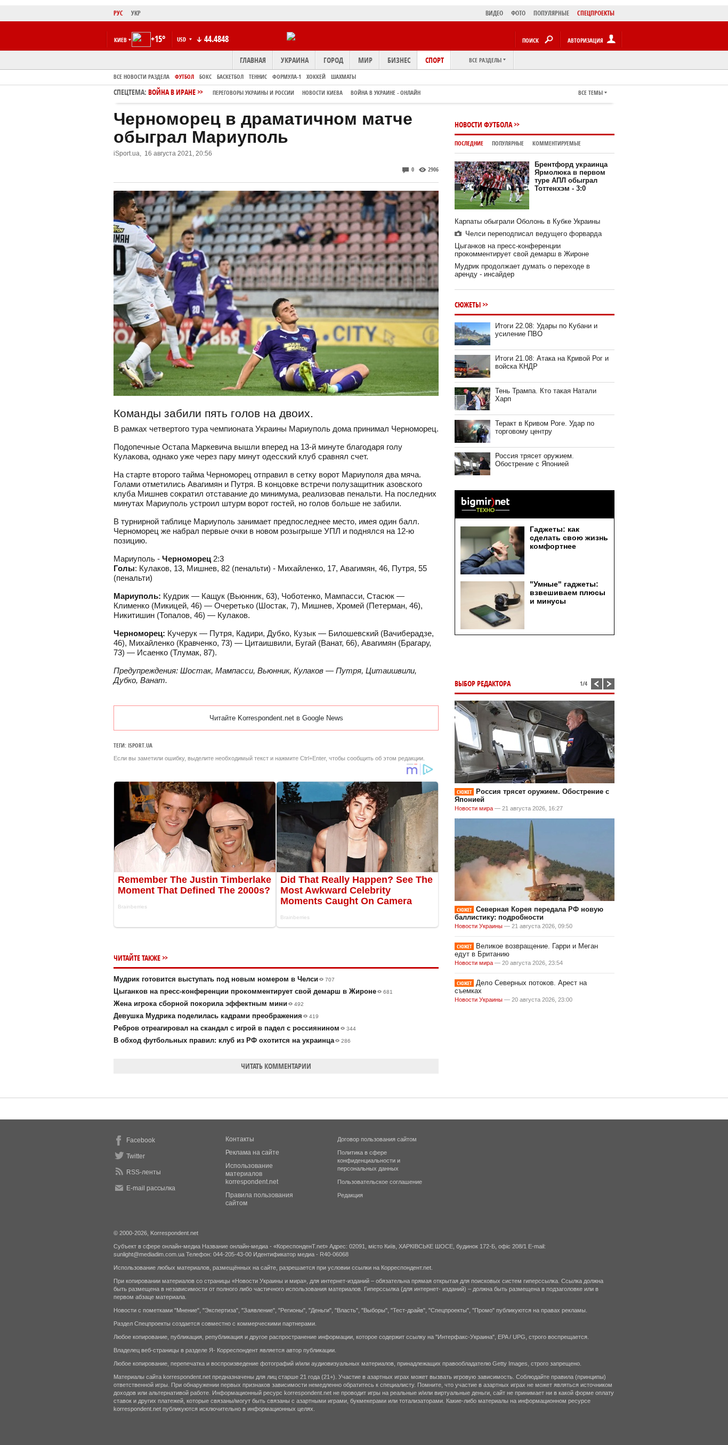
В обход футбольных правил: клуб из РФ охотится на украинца (232, 1040)
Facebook (140, 1140)
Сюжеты (468, 304)
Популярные (508, 143)
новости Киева (322, 92)
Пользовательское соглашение (379, 1182)
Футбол (184, 76)
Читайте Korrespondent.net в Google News (276, 718)
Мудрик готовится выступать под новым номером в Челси (224, 979)
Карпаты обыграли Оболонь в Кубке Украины (527, 221)
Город (333, 60)
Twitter (135, 1156)
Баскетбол (230, 76)
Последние (469, 143)
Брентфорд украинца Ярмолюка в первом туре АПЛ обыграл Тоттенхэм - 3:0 (571, 176)
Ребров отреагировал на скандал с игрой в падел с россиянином (235, 1028)
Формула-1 (286, 76)
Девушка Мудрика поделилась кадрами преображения (216, 1016)
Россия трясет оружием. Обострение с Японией (534, 460)
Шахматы (343, 76)
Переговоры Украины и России (253, 92)
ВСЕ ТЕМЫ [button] (590, 92)
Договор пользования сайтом (377, 1139)
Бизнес (398, 60)
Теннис (258, 76)
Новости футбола (483, 124)
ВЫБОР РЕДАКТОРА (483, 683)
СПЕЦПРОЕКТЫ (595, 13)
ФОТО (518, 13)
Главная (253, 60)
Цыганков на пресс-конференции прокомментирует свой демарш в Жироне (253, 991)
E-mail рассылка (150, 1188)
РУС (118, 13)
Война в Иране (284, 92)
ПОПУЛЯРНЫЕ (551, 13)
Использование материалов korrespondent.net (251, 1174)
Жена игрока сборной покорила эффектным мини (209, 1004)
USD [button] (182, 39)
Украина (295, 60)
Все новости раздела (141, 76)
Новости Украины (479, 926)
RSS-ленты (143, 1172)
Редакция (350, 1195)
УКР (136, 13)
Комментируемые (556, 143)
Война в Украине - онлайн (385, 92)
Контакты (239, 1139)
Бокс (205, 76)
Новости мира (474, 808)
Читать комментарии (276, 1066)
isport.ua (140, 745)
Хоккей (316, 76)
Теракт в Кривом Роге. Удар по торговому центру (544, 427)
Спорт (434, 60)
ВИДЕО (494, 13)
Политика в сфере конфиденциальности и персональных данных (368, 1160)
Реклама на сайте (252, 1152)
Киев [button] (120, 40)
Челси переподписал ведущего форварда (533, 234)
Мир (365, 60)
